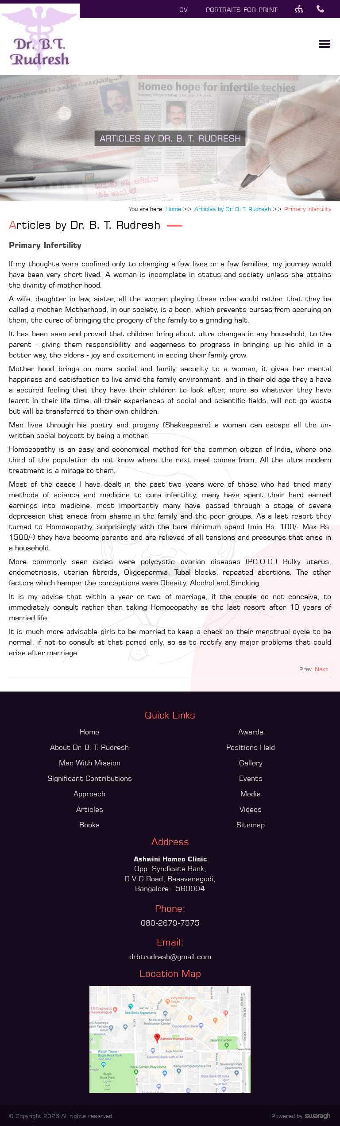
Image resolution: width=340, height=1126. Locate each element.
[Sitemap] (304, 9)
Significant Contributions (89, 778)
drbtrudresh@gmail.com (170, 956)
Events (251, 778)
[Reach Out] (326, 9)
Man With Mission (89, 762)
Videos (251, 809)
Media (250, 793)
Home (89, 731)
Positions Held (250, 747)
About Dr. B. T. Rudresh (89, 747)
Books (89, 824)
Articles (89, 809)
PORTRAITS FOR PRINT (242, 9)
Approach (89, 793)
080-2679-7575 (170, 922)
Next (321, 669)
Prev (305, 669)
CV (183, 9)
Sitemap (250, 824)
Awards (250, 731)
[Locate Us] (170, 1090)
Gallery (251, 762)
